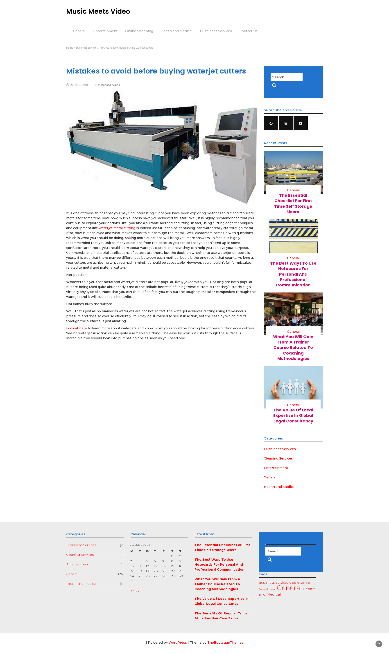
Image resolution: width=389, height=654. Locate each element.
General (79, 31)
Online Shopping (139, 31)
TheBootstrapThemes (225, 643)
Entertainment (105, 31)
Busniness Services (216, 31)
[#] (271, 123)
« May (134, 591)
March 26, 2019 (80, 85)
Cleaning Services (278, 458)
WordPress (178, 643)
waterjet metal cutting (117, 228)
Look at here (76, 328)
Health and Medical (176, 31)
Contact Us (249, 31)
